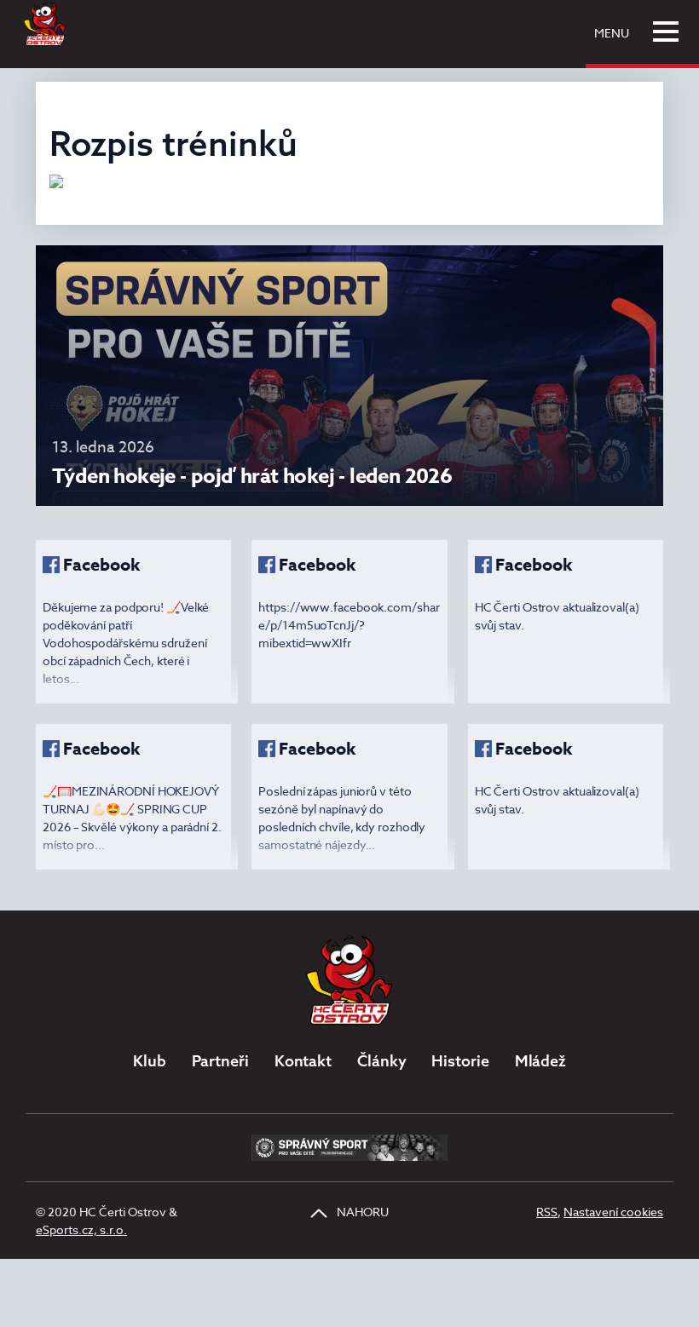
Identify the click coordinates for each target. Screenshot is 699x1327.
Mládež (540, 1061)
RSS (546, 1211)
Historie (459, 1061)
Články (381, 1061)
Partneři (220, 1061)
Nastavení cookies (613, 1211)
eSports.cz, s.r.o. (81, 1229)
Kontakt (303, 1061)
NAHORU (361, 1211)
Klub (149, 1061)
